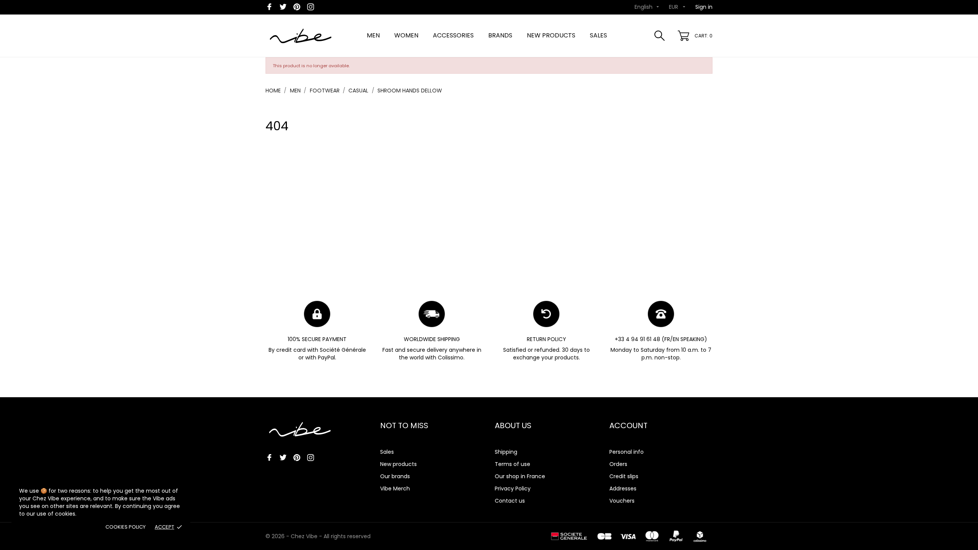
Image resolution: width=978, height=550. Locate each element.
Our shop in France (520, 476)
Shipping (506, 452)
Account (628, 425)
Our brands (395, 476)
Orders (618, 464)
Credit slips (623, 476)
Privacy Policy (513, 488)
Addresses (622, 488)
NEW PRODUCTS (551, 35)
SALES (598, 35)
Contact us (510, 501)
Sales (387, 452)
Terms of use (512, 464)
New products (398, 464)
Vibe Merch (395, 488)
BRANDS (500, 35)
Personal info (626, 452)
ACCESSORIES (453, 35)
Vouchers (622, 501)
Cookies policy (125, 527)
